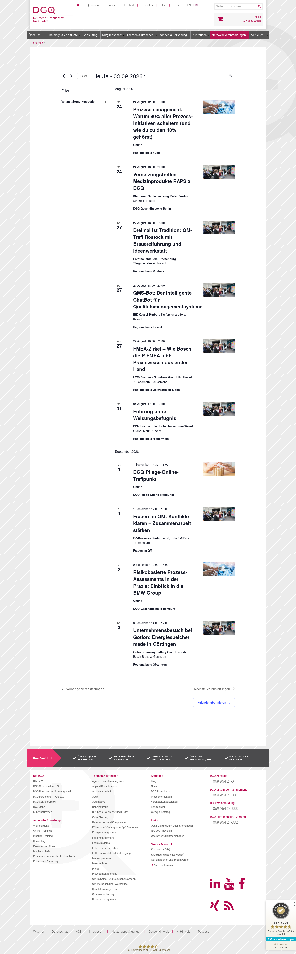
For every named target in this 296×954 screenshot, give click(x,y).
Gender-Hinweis (158, 931)
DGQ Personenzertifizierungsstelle (52, 791)
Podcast (203, 931)
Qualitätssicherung (103, 894)
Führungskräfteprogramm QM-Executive (115, 827)
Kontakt (129, 5)
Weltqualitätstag (160, 812)
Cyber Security (100, 817)
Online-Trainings (42, 830)
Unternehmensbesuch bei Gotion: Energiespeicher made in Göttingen (162, 637)
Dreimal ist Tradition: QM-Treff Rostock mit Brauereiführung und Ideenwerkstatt (162, 240)
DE (197, 5)
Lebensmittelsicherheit (105, 848)
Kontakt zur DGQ (160, 849)
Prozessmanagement (104, 873)
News (154, 786)
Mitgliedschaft (112, 35)
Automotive (98, 801)
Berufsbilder (158, 807)
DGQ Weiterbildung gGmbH (48, 786)
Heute (83, 75)
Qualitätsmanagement (105, 889)
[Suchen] (259, 6)
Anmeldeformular (164, 865)
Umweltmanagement (104, 899)
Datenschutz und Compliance (109, 822)
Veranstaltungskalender (164, 801)
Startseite (38, 42)
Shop (177, 5)
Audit (95, 796)
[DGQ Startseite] (53, 14)
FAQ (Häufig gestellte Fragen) (167, 854)
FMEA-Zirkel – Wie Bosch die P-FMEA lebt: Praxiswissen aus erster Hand (162, 358)
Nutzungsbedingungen (126, 931)
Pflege (95, 868)
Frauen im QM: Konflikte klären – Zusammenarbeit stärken (162, 523)
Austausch (199, 35)
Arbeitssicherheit (102, 791)
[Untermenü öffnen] (45, 35)
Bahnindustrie (100, 807)
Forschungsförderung (45, 861)
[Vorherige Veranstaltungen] (63, 75)
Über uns (35, 35)
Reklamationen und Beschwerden (170, 859)
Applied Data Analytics (105, 786)
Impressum (96, 931)
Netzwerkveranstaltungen (229, 35)
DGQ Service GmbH (44, 801)
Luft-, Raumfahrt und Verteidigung (111, 853)
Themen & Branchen (140, 35)
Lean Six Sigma (101, 843)
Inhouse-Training (43, 836)
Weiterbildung (41, 825)
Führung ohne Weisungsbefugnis (154, 414)
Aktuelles (257, 35)
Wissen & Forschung (173, 35)
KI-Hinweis (183, 931)
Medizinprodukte (101, 858)
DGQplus (147, 5)
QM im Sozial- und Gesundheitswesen (114, 879)
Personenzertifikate (44, 846)
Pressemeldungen (161, 796)
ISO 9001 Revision (161, 830)
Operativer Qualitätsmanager (167, 836)
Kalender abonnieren (211, 702)
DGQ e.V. (38, 781)
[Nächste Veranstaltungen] (71, 75)
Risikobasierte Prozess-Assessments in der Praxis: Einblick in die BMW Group (160, 582)
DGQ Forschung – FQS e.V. (48, 796)
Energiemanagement (104, 832)
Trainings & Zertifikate (63, 35)
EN (189, 5)
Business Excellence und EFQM (110, 812)
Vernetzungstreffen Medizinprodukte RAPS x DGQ (161, 181)
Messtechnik (99, 863)
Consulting (90, 35)
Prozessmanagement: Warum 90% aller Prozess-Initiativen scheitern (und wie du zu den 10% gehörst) (163, 123)
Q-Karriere (93, 5)
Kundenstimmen (42, 812)
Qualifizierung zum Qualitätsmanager (172, 825)
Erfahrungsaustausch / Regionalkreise (55, 856)
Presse (112, 5)
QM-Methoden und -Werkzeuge (110, 884)
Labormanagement (103, 838)
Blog (163, 5)
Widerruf (38, 931)
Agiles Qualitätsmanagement (108, 781)
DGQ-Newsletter (160, 791)
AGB (79, 931)
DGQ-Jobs (39, 807)
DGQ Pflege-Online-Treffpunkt (156, 475)
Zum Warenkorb (252, 19)
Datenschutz (60, 931)
